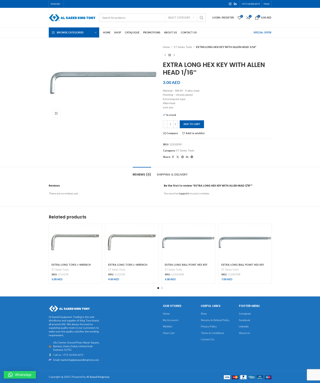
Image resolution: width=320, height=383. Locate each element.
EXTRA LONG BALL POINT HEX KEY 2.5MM (186, 266)
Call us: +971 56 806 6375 (68, 354)
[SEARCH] (201, 17)
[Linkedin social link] (235, 4)
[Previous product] (165, 55)
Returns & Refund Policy (215, 320)
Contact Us (207, 339)
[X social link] (177, 157)
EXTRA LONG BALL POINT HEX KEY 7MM (242, 266)
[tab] (142, 172)
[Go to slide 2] (162, 288)
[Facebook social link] (173, 157)
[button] (20, 375)
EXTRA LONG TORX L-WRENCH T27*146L (71, 266)
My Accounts (170, 320)
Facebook (244, 320)
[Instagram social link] (230, 4)
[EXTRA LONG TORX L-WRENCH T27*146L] (75, 242)
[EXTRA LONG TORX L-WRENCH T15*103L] (131, 242)
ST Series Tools (183, 47)
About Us (244, 332)
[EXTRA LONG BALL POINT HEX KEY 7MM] (245, 242)
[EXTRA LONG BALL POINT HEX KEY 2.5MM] (188, 242)
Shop (204, 313)
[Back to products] (169, 55)
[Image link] (69, 308)
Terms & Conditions (212, 332)
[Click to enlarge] (56, 113)
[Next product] (174, 55)
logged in (184, 193)
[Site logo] (72, 17)
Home (166, 47)
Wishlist (167, 326)
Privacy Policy (209, 326)
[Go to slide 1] (158, 288)
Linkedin (244, 326)
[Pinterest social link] (182, 157)
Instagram (245, 313)
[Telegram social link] (191, 157)
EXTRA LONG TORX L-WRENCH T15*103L (127, 266)
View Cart (169, 332)
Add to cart (191, 124)
